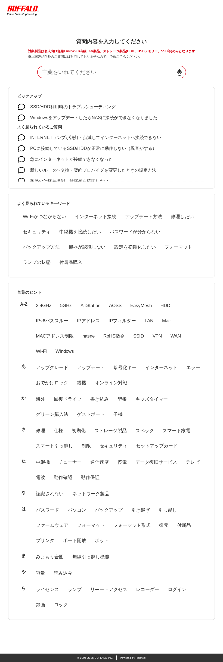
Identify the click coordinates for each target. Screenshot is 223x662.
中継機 (43, 462)
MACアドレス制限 (55, 336)
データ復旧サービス (156, 462)
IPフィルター (122, 320)
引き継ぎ (140, 510)
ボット (102, 540)
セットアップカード (157, 445)
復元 (163, 525)
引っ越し (168, 510)
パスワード (47, 510)
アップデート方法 (143, 216)
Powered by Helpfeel (133, 657)
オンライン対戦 (111, 382)
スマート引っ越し (54, 445)
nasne (88, 336)
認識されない (50, 493)
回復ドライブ (68, 399)
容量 (40, 573)
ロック (61, 604)
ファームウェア (52, 525)
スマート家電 (176, 430)
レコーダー (147, 589)
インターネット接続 (95, 216)
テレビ (193, 462)
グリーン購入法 (52, 414)
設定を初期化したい (135, 247)
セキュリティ (37, 231)
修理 (40, 430)
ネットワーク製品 (90, 493)
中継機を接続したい (80, 231)
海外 (40, 399)
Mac (166, 320)
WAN (176, 336)
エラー (193, 367)
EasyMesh (141, 305)
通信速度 (99, 462)
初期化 (79, 430)
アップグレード (52, 367)
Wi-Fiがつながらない (44, 216)
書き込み (99, 399)
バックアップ (109, 510)
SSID (138, 336)
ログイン (177, 589)
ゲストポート (91, 414)
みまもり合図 (50, 556)
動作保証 (90, 477)
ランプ (75, 589)
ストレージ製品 (110, 430)
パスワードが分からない (135, 231)
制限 (86, 445)
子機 (118, 414)
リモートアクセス (108, 589)
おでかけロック (52, 382)
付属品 (184, 525)
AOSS (115, 305)
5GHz (66, 305)
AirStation (90, 305)
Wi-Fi (41, 351)
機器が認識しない (87, 247)
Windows (64, 351)
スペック (144, 430)
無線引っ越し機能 (90, 556)
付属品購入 (70, 262)
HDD (165, 305)
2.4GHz (43, 305)
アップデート (91, 367)
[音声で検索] (179, 72)
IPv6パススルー (52, 320)
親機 (81, 382)
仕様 (58, 430)
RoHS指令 (114, 336)
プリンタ (45, 540)
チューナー (70, 462)
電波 (40, 477)
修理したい (182, 216)
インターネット (161, 367)
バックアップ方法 (41, 247)
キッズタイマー (151, 399)
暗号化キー (125, 367)
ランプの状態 (37, 262)
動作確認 (63, 477)
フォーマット (178, 247)
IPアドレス (88, 320)
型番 (122, 399)
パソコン (77, 510)
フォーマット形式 (131, 525)
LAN (149, 320)
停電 (122, 462)
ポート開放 (74, 540)
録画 (40, 604)
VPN (157, 336)
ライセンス (47, 589)
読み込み (63, 573)
